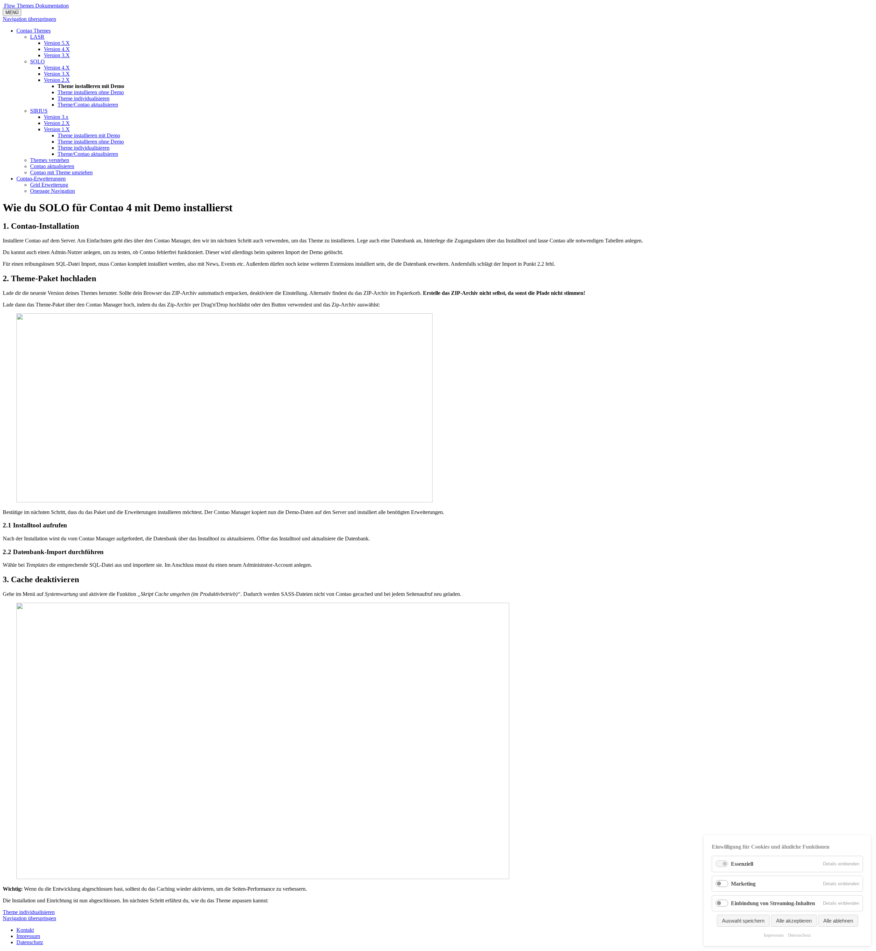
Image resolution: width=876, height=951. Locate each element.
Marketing (743, 884)
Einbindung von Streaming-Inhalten (773, 903)
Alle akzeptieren (794, 921)
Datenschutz (799, 935)
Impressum (774, 935)
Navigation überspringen (29, 19)
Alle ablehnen (838, 921)
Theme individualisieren (29, 912)
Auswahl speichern (743, 921)
